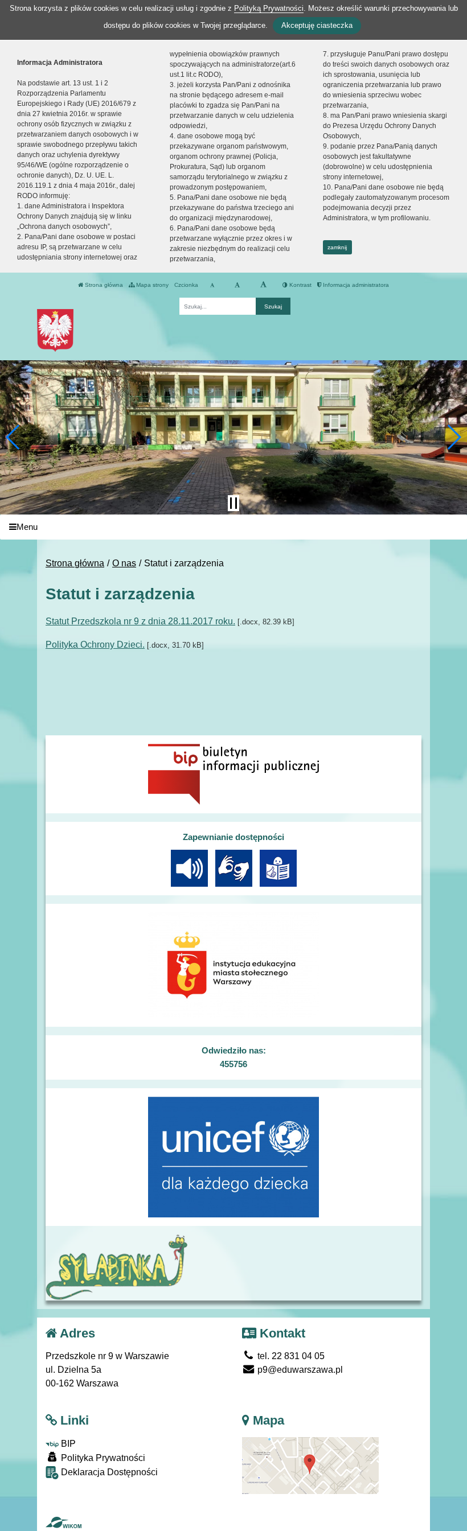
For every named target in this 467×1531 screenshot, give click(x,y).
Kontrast (300, 285)
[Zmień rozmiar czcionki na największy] (263, 285)
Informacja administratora (355, 285)
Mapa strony (151, 285)
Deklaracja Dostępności (108, 1472)
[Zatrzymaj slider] (233, 503)
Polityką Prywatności (269, 8)
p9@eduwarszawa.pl (299, 1369)
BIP (67, 1443)
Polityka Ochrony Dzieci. (95, 644)
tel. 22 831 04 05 (290, 1356)
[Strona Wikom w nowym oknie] (63, 1522)
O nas (124, 563)
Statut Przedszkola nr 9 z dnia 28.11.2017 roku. (140, 621)
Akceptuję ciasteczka (317, 25)
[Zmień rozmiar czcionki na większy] (237, 285)
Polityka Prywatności (102, 1458)
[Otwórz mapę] (310, 1465)
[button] (13, 437)
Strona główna (103, 285)
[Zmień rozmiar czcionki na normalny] (212, 285)
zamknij (337, 247)
